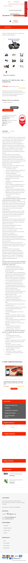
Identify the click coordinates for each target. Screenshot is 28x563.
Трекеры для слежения (11, 410)
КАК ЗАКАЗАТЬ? (6, 530)
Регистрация (16, 1)
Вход (9, 1)
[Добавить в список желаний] (9, 115)
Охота (6, 416)
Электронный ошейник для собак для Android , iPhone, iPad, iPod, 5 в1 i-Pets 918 (13, 383)
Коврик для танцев (10, 413)
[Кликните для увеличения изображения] (14, 44)
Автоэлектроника (10, 415)
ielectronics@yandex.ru (10, 517)
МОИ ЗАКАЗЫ (6, 548)
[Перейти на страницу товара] (14, 371)
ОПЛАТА (5, 533)
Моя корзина (6, 545)
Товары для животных (11, 405)
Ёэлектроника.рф (15, 10)
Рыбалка (7, 407)
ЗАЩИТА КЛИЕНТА (7, 528)
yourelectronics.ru (9, 518)
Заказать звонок (19, 15)
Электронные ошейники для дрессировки (12, 379)
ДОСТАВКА (5, 525)
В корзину (14, 388)
